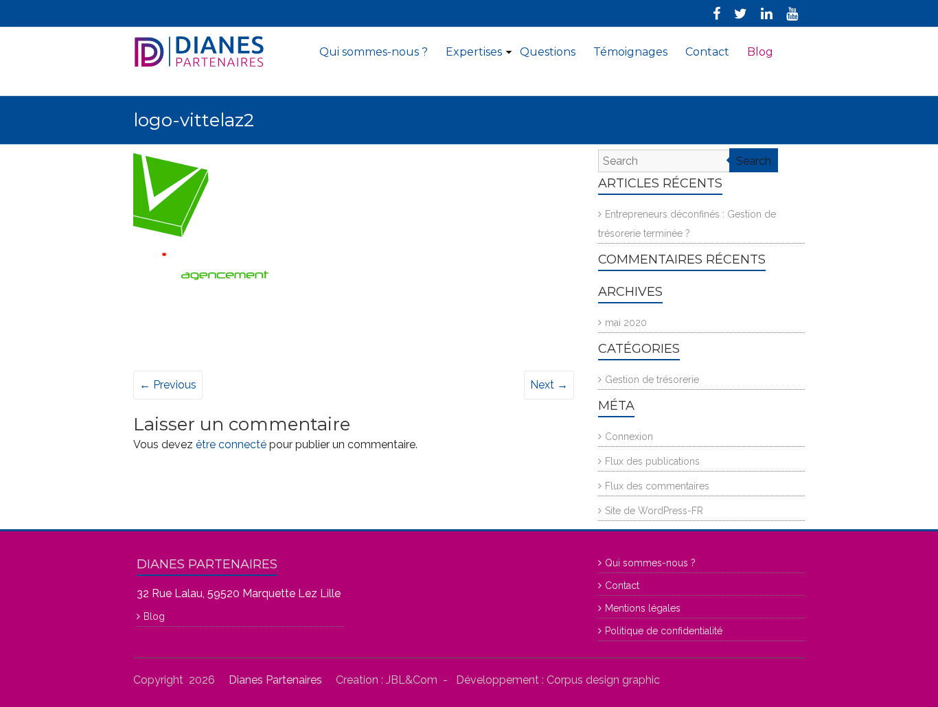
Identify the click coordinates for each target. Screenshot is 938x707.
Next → (549, 384)
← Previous (167, 384)
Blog (760, 51)
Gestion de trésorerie (652, 379)
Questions (547, 51)
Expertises (474, 51)
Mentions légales (642, 608)
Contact (707, 51)
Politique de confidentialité (663, 630)
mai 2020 (626, 322)
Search (753, 160)
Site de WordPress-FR (654, 510)
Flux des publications (652, 461)
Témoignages (630, 51)
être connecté (231, 444)
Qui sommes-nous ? (373, 51)
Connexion (629, 436)
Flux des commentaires (657, 485)
